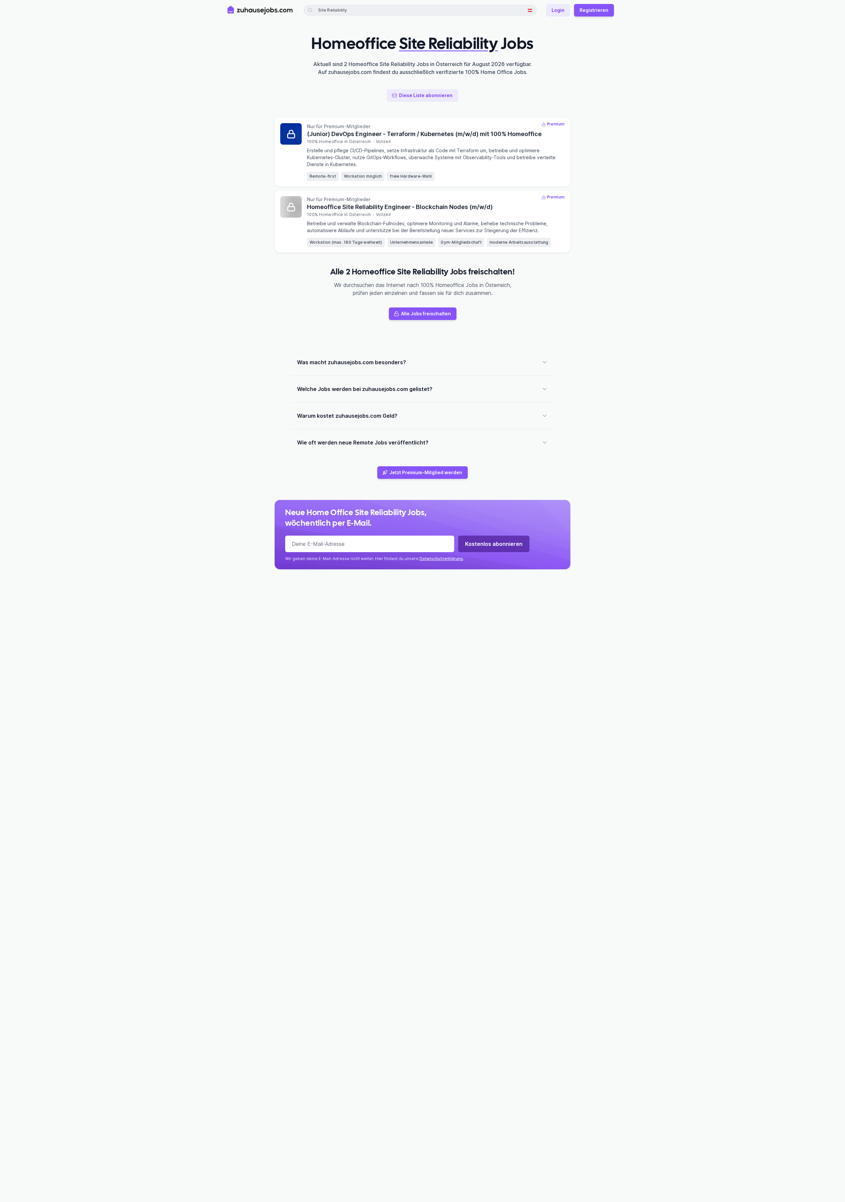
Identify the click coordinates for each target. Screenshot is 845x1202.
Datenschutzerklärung (441, 558)
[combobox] (350, 10)
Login (558, 10)
